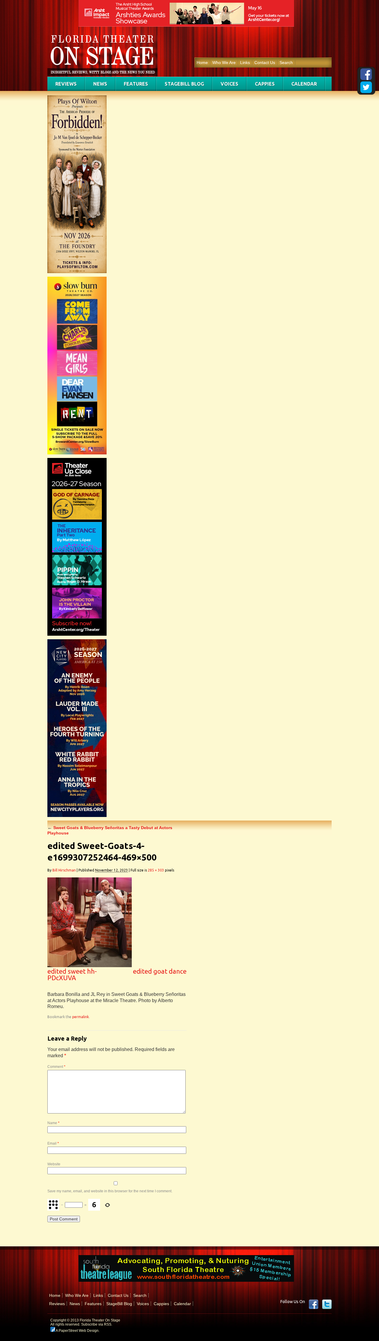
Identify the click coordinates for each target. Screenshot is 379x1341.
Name (53, 1123)
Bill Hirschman (64, 870)
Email (53, 1143)
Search (286, 62)
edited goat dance (160, 971)
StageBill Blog (184, 83)
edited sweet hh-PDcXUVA (72, 974)
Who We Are (224, 62)
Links (245, 62)
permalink (80, 1017)
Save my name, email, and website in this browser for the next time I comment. (109, 1191)
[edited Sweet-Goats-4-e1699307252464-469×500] (89, 965)
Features (136, 83)
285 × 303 (156, 870)
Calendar (304, 83)
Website (53, 1164)
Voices (229, 83)
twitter (327, 1304)
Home (202, 62)
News (100, 83)
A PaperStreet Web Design (77, 1331)
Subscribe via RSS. (96, 1324)
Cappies (265, 83)
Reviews (66, 83)
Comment (56, 1067)
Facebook (313, 1304)
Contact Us (264, 62)
